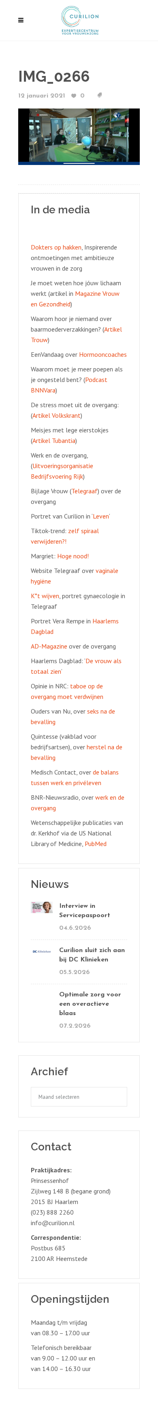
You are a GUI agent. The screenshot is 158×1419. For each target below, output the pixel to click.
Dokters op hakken (56, 247)
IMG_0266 (54, 76)
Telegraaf (84, 491)
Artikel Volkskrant (56, 415)
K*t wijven (45, 596)
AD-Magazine (49, 646)
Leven (101, 516)
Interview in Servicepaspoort (84, 911)
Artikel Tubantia (53, 440)
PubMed (96, 844)
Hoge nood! (73, 556)
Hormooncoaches (103, 354)
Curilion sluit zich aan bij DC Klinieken (92, 955)
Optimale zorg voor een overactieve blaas (90, 1004)
